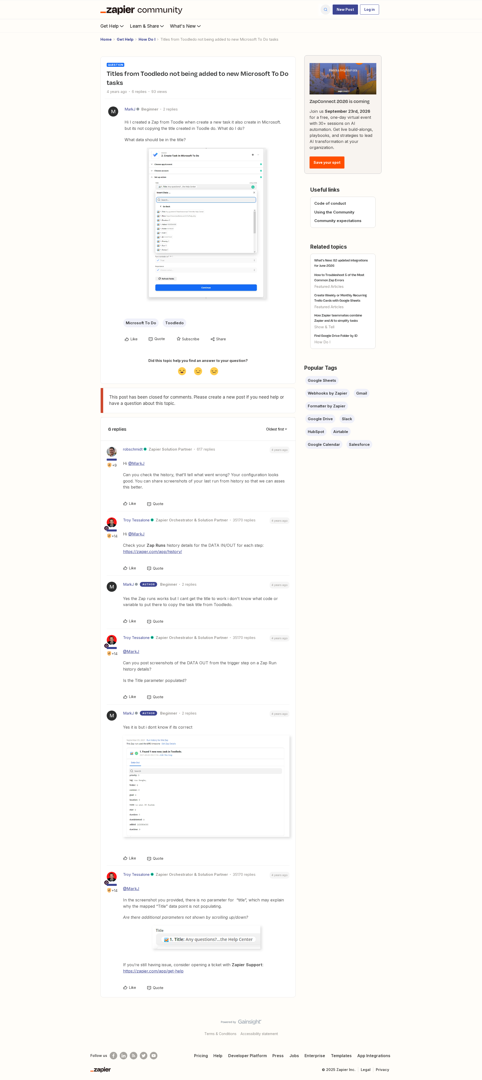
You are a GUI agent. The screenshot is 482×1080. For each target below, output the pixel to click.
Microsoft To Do (141, 322)
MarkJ (130, 109)
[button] (345, 10)
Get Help (109, 26)
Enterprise (315, 1055)
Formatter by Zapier (326, 406)
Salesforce (359, 444)
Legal (366, 1069)
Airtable (340, 431)
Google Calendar (324, 444)
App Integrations (373, 1055)
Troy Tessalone (136, 520)
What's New (183, 26)
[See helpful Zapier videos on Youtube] (153, 1055)
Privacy (382, 1069)
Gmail (361, 393)
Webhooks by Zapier (327, 393)
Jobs (294, 1055)
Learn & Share (144, 26)
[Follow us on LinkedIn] (123, 1055)
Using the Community (334, 212)
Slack (347, 418)
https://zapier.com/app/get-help (153, 971)
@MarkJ (136, 463)
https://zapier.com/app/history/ (152, 551)
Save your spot (327, 162)
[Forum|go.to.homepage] (142, 10)
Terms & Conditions (220, 1034)
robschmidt (133, 449)
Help (217, 1055)
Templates (341, 1055)
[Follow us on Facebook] (113, 1055)
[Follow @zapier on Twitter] (143, 1055)
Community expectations (338, 220)
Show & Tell (324, 327)
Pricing (201, 1055)
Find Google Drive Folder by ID (335, 335)
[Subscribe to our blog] (133, 1055)
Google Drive (320, 418)
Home (106, 39)
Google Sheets (322, 380)
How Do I (147, 39)
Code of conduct (330, 203)
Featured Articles (329, 286)
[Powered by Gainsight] (241, 1023)
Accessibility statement (259, 1034)
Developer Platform (247, 1055)
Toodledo (174, 322)
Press (278, 1055)
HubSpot (316, 431)
